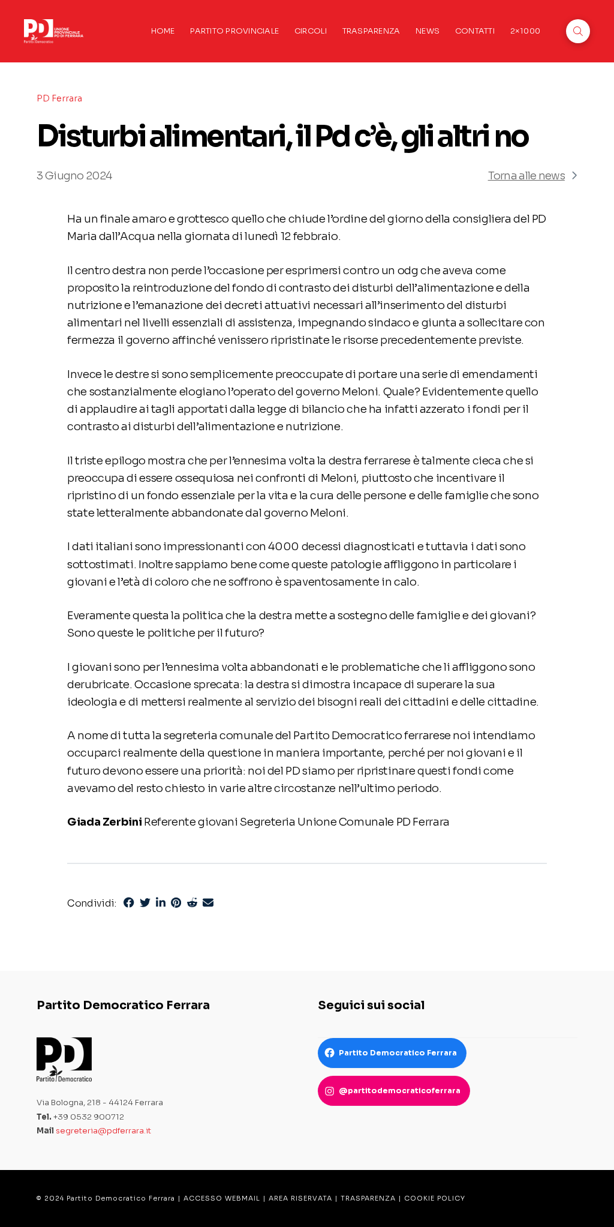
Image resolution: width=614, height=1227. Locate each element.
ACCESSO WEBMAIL (221, 1198)
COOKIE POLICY (434, 1198)
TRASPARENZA (368, 1198)
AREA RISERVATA (300, 1198)
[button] (578, 31)
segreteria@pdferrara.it (103, 1131)
